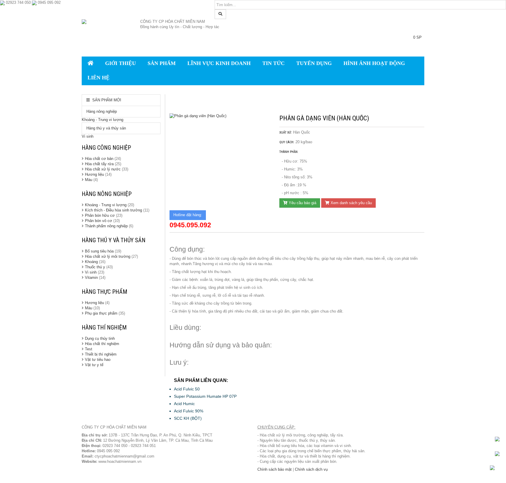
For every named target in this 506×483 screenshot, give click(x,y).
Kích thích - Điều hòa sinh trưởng (113, 210)
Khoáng (91, 262)
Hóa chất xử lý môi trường (107, 256)
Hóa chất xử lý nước (103, 169)
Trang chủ (182, 103)
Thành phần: (288, 152)
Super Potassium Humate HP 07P (205, 396)
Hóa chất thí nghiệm (102, 344)
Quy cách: (286, 142)
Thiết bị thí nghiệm (101, 354)
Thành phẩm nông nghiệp (106, 226)
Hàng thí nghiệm (104, 327)
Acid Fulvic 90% (188, 411)
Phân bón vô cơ (98, 221)
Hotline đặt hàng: (187, 215)
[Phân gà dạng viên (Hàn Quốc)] (220, 116)
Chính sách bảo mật (274, 469)
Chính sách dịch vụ (311, 469)
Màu (89, 180)
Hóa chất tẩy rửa (99, 164)
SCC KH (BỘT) (188, 418)
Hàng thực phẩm (104, 291)
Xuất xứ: (285, 132)
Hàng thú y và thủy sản (106, 128)
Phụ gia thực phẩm (101, 313)
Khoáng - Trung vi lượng (102, 119)
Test (88, 349)
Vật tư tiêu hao (97, 359)
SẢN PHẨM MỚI (106, 100)
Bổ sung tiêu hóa (99, 251)
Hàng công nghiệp (106, 147)
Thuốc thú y (95, 267)
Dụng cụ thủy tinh (100, 338)
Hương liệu (95, 174)
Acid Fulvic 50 (187, 389)
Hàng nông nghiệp (101, 111)
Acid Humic (184, 403)
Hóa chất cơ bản (99, 158)
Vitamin (91, 277)
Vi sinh (87, 136)
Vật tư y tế (94, 365)
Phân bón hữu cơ (100, 215)
